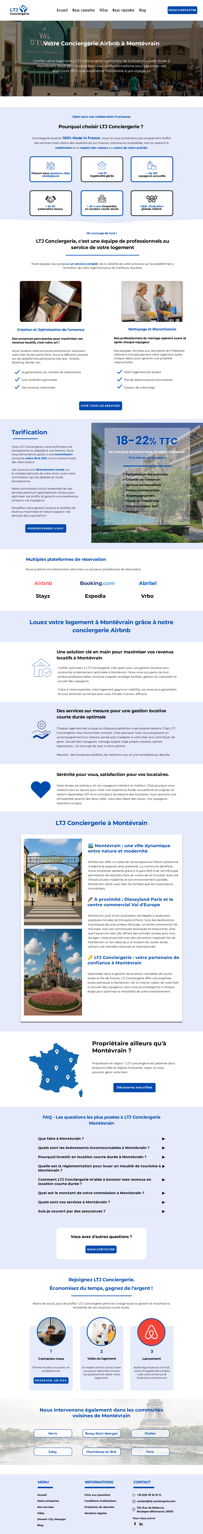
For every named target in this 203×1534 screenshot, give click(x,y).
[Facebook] (135, 1524)
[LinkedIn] (141, 1524)
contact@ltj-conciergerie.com (156, 1501)
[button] (84, 10)
